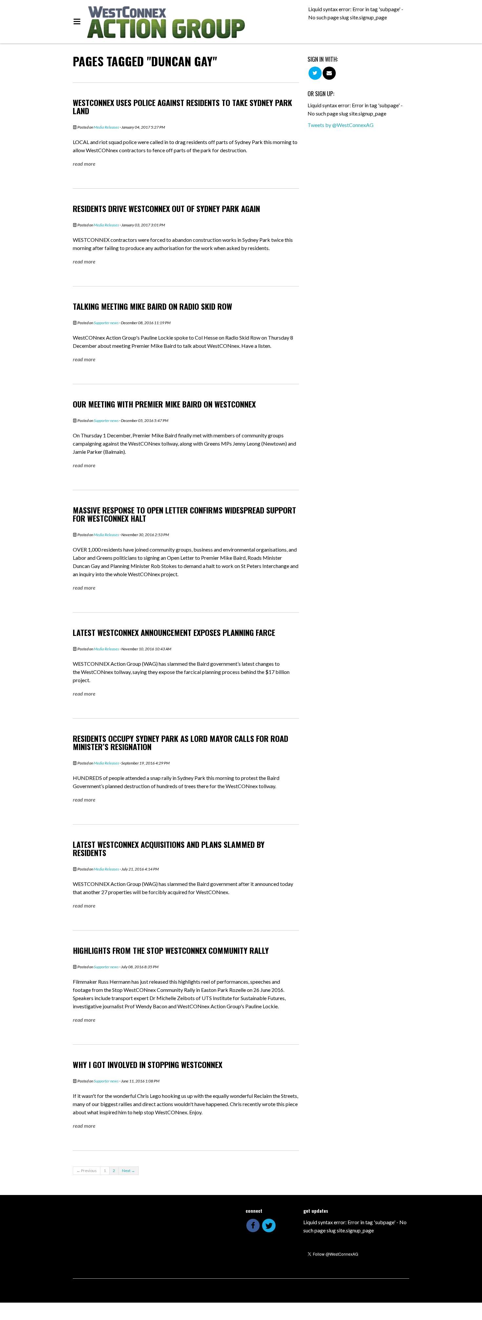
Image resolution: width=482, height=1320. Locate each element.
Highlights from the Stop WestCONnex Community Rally (171, 950)
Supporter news (106, 322)
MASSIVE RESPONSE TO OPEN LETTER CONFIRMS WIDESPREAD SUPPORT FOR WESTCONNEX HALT (184, 514)
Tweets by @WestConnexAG (340, 125)
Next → (128, 1170)
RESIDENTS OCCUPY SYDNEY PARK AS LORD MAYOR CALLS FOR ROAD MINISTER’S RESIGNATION (180, 742)
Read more (84, 163)
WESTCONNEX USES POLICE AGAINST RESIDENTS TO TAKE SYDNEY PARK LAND (182, 106)
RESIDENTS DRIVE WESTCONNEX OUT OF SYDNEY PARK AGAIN (166, 208)
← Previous (86, 1170)
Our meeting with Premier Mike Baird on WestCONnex (164, 404)
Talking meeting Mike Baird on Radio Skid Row (152, 306)
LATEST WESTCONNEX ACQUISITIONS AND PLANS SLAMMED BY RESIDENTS (169, 848)
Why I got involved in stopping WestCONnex (147, 1064)
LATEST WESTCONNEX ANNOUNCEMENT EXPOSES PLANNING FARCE (174, 632)
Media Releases (106, 127)
